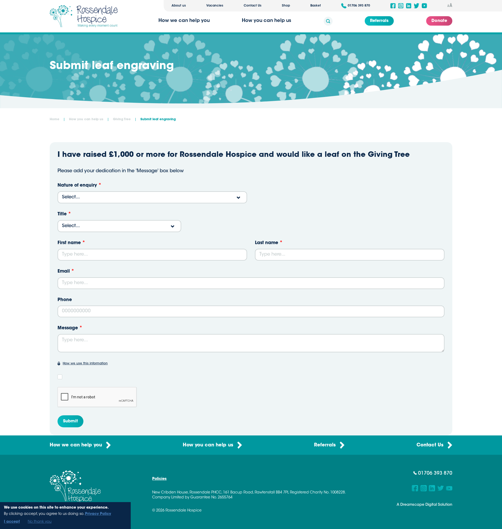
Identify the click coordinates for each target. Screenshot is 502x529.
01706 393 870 (359, 5)
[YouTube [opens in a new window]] (424, 5)
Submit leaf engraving (158, 119)
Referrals (379, 21)
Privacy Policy (98, 514)
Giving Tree (122, 119)
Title (62, 214)
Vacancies (214, 5)
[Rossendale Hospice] (84, 16)
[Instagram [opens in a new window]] (400, 5)
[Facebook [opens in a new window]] (393, 5)
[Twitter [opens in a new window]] (416, 5)
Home (54, 119)
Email (64, 271)
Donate (439, 21)
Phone (65, 300)
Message (68, 328)
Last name (266, 243)
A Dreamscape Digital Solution (424, 505)
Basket (315, 5)
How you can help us (86, 119)
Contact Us (252, 5)
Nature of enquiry (77, 185)
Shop (286, 5)
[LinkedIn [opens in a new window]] (408, 5)
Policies (159, 479)
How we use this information (85, 363)
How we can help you (77, 445)
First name (69, 243)
